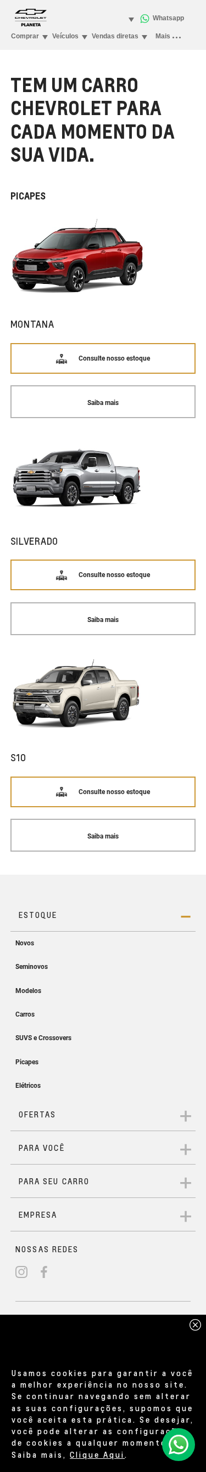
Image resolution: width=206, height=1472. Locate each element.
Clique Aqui (97, 1454)
